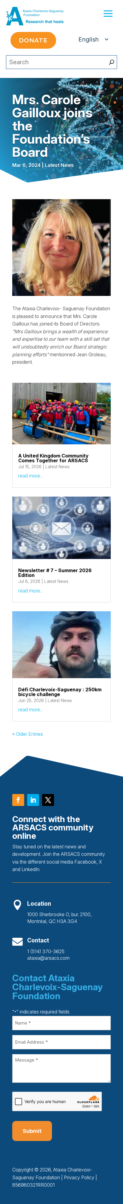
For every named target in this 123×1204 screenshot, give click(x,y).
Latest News (59, 165)
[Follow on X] (48, 800)
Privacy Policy (79, 1177)
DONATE (33, 40)
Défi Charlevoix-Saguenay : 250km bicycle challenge (60, 692)
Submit (32, 1131)
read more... (30, 476)
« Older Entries (27, 734)
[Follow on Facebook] (18, 800)
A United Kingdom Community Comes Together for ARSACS (53, 458)
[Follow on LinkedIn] (33, 800)
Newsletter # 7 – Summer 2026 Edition (55, 572)
